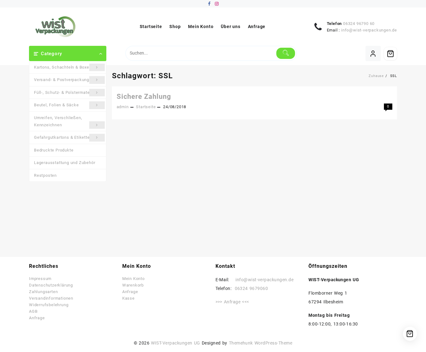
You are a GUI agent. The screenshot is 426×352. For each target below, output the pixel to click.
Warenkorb (133, 285)
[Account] (373, 53)
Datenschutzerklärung (51, 285)
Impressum (40, 278)
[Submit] (285, 53)
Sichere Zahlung (144, 96)
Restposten (45, 175)
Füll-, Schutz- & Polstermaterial (65, 92)
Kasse (128, 298)
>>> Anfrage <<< (232, 301)
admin (123, 106)
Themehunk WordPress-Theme (261, 342)
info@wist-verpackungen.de (369, 30)
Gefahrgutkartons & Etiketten (63, 137)
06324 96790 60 (359, 23)
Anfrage (37, 318)
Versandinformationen (51, 298)
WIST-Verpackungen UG (175, 342)
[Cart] (390, 53)
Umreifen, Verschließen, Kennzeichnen (58, 121)
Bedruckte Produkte (53, 150)
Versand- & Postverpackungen (64, 79)
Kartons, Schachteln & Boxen (63, 67)
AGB (33, 311)
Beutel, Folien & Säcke (56, 105)
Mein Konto (133, 278)
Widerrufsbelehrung (48, 304)
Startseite (146, 106)
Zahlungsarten (43, 291)
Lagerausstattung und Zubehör (64, 162)
